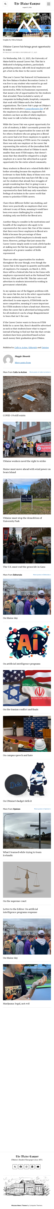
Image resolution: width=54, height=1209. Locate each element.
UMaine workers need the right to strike (24, 461)
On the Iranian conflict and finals (20, 709)
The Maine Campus (27, 4)
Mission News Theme (19, 1205)
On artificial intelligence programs (21, 663)
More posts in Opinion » (42, 809)
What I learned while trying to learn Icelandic (22, 854)
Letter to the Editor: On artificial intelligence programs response (20, 910)
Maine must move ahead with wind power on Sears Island (27, 470)
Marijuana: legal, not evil (16, 1003)
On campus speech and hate (18, 755)
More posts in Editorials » (42, 575)
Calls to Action (20, 347)
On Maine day (10, 617)
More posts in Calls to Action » (40, 372)
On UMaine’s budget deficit (17, 800)
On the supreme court (14, 901)
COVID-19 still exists (14, 415)
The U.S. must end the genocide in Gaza (24, 566)
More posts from (23, 362)
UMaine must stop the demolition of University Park (22, 519)
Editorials (32, 347)
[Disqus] (27, 1042)
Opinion (45, 347)
